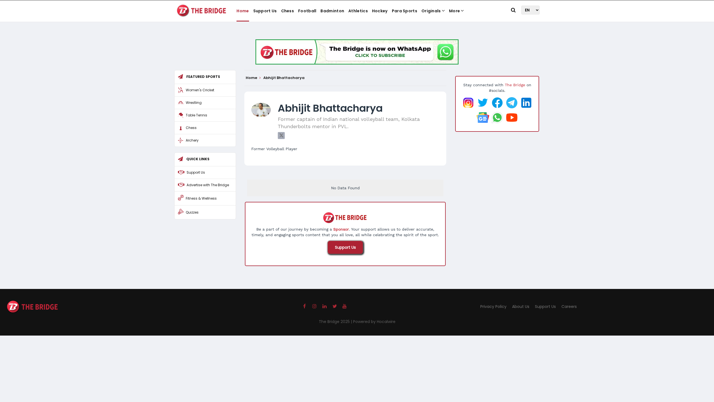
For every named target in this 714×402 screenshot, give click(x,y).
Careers (569, 306)
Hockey (380, 11)
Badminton (332, 11)
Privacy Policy (493, 306)
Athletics (358, 11)
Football (307, 11)
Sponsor (341, 229)
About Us (520, 306)
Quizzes (192, 212)
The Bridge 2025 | (336, 321)
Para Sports (404, 11)
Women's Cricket (200, 90)
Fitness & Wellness (201, 198)
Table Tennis (196, 115)
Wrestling (194, 102)
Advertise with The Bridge (208, 185)
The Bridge (515, 85)
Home (243, 11)
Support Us (265, 11)
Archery (192, 140)
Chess (287, 11)
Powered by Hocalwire (374, 321)
